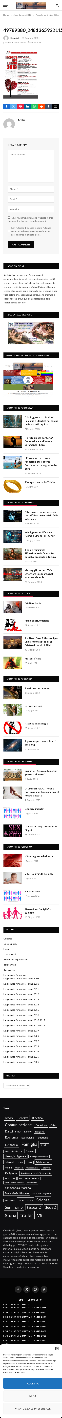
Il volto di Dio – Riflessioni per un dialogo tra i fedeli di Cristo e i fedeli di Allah (41, 642)
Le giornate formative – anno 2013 (21, 999)
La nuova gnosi (33, 705)
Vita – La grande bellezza (39, 873)
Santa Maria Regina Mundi (43, 1193)
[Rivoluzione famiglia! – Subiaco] (12, 913)
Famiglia (29, 1144)
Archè (16, 38)
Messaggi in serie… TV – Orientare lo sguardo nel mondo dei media (39, 574)
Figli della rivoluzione (37, 620)
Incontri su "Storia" (18, 593)
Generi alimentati (35, 808)
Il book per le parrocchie (15, 959)
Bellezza (22, 1118)
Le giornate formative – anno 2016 (21, 1015)
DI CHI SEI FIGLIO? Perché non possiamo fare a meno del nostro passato (42, 792)
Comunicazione (18, 1124)
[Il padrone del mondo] (12, 692)
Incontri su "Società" (19, 407)
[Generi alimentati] (12, 813)
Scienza (42, 1199)
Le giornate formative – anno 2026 (21, 1061)
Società (50, 1207)
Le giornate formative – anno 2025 (21, 1056)
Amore (9, 1118)
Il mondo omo (32, 891)
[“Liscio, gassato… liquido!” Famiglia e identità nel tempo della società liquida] (12, 421)
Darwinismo (13, 1131)
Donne (28, 1131)
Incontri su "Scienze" (19, 678)
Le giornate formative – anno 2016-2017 (24, 1020)
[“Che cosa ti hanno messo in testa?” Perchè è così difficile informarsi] (12, 516)
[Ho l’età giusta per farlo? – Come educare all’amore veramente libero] (12, 442)
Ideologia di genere (15, 1156)
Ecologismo (39, 1132)
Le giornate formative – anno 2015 (21, 1009)
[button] (57, 1348)
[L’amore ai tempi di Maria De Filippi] (12, 830)
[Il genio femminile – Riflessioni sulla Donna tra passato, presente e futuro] (12, 554)
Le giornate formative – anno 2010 (21, 983)
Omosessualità (32, 1168)
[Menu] (5, 5)
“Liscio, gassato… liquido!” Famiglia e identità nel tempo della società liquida (41, 421)
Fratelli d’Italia (33, 658)
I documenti (9, 954)
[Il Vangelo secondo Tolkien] (12, 486)
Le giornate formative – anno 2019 (21, 1030)
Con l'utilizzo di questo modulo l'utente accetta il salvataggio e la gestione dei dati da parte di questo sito (31, 231)
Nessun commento (15, 42)
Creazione (41, 1125)
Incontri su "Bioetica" (19, 846)
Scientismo (26, 1200)
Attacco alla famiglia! (37, 723)
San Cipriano (10, 1178)
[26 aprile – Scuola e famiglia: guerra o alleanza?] (12, 775)
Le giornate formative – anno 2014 (21, 1004)
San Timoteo (10, 1200)
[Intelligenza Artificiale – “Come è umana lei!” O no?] (12, 536)
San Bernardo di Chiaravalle (36, 1173)
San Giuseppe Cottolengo (29, 1178)
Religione (11, 1173)
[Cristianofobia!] (12, 607)
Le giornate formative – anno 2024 (21, 1051)
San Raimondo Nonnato (14, 1183)
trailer (26, 1215)
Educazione (27, 1137)
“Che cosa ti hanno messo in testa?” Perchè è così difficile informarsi (41, 515)
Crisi (53, 1125)
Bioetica (37, 1118)
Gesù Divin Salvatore (13, 1151)
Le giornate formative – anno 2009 (21, 978)
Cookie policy (10, 943)
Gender (44, 1145)
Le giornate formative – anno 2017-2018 (24, 1025)
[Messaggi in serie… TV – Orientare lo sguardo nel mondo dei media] (12, 574)
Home (6, 949)
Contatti (7, 938)
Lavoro (29, 1162)
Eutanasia (11, 1144)
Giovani (30, 1151)
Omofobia (19, 1168)
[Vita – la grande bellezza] (12, 860)
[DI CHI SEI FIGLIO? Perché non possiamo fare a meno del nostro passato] (12, 793)
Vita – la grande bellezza (39, 856)
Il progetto (9, 969)
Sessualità (34, 1207)
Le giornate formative (14, 975)
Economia (11, 1137)
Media (8, 1167)
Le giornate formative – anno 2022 (21, 1041)
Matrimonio (43, 1162)
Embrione (43, 1137)
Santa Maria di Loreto (17, 1193)
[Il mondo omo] (12, 895)
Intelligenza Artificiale (39, 1156)
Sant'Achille (32, 1183)
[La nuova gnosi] (12, 710)
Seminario (14, 1207)
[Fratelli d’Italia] (12, 663)
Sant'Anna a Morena (18, 1187)
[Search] (57, 5)
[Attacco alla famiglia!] (12, 728)
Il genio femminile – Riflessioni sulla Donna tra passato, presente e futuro (40, 553)
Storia (10, 1215)
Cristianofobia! (33, 603)
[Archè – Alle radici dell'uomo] (31, 5)
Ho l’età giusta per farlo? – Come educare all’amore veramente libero (40, 441)
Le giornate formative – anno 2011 (21, 989)
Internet (9, 1162)
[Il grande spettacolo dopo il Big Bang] (12, 745)
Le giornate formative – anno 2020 (21, 1035)
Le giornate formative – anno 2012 (21, 994)
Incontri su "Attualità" (20, 502)
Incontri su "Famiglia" (19, 761)
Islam (20, 1162)
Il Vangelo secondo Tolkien (40, 482)
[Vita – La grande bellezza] (12, 878)
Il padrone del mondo (37, 688)
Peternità (46, 1168)
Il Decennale (9, 964)
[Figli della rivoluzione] (12, 625)
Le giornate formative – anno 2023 (21, 1046)
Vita (40, 1215)
